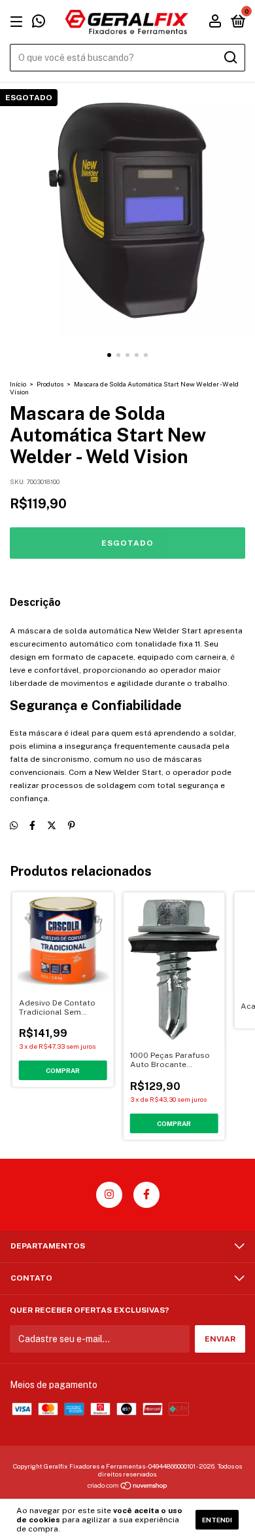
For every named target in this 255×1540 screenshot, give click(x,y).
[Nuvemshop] (128, 1487)
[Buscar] (230, 57)
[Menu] (18, 22)
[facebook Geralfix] (146, 1195)
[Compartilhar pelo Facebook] (32, 826)
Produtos (50, 384)
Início (18, 384)
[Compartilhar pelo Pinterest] (71, 826)
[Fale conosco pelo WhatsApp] (38, 23)
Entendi (217, 1520)
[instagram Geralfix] (109, 1195)
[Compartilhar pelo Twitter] (51, 826)
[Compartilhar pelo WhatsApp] (14, 826)
